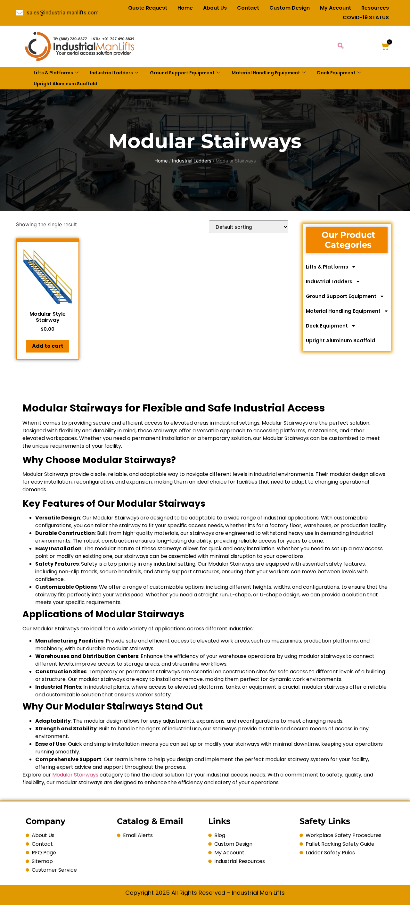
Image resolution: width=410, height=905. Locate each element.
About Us (215, 8)
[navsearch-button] (340, 46)
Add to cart (47, 346)
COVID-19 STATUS (366, 17)
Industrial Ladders (111, 73)
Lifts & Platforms (53, 73)
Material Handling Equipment (266, 73)
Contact (248, 8)
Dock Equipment (336, 73)
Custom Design (289, 8)
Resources (375, 8)
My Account (335, 8)
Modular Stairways (75, 774)
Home (185, 8)
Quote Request (147, 8)
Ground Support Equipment (182, 73)
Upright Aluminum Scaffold (65, 83)
